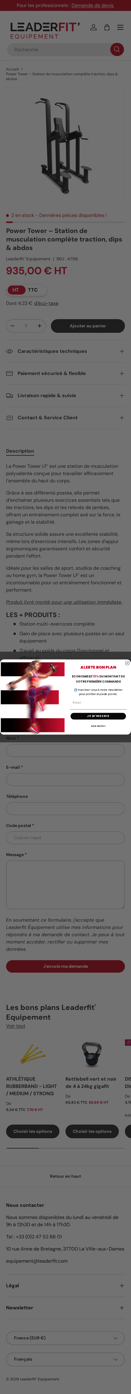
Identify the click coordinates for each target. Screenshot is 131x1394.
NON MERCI (98, 726)
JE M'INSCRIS (98, 716)
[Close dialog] (127, 663)
